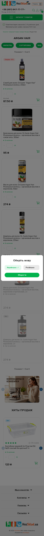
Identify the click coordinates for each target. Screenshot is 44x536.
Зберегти (22, 275)
